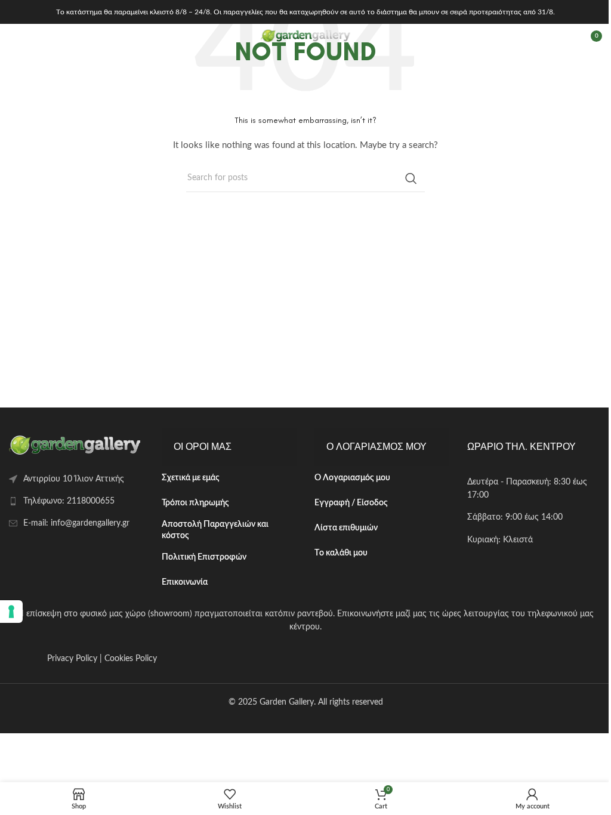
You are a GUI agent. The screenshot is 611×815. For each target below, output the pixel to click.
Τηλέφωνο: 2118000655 (69, 501)
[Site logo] (305, 35)
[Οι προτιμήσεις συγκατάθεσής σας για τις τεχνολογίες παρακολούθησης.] (11, 611)
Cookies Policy (130, 659)
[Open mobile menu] (15, 36)
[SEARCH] (411, 178)
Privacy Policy (72, 659)
